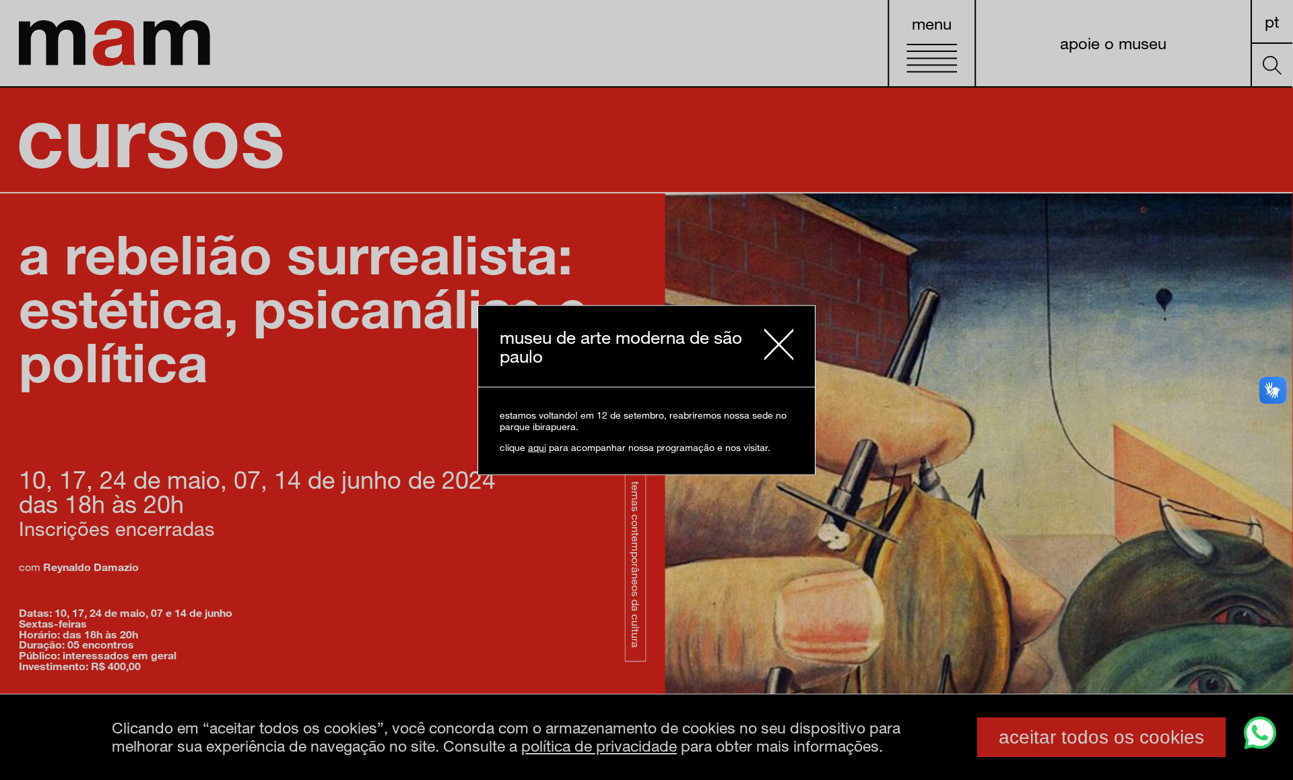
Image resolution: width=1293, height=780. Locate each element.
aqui (537, 447)
